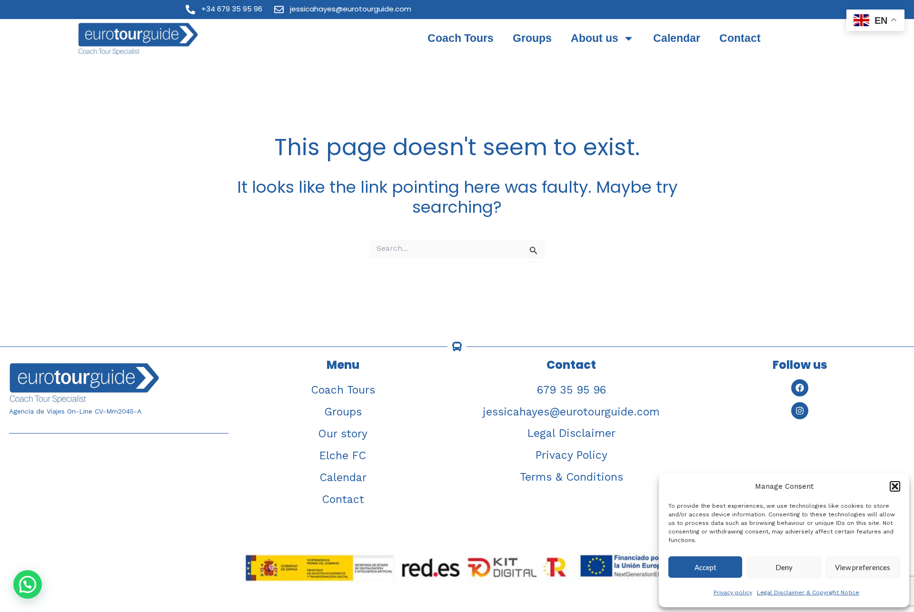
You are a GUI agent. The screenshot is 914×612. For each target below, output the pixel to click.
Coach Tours (460, 38)
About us (594, 38)
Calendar (676, 38)
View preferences (862, 567)
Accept (705, 567)
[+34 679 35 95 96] (190, 9)
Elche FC (342, 455)
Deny (784, 567)
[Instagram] (799, 410)
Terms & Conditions (571, 477)
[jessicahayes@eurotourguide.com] (279, 9)
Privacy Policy (571, 455)
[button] (895, 486)
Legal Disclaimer (571, 433)
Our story (343, 433)
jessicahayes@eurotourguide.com (350, 9)
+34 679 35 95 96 (231, 9)
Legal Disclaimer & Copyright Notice (808, 592)
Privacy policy (733, 592)
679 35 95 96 (571, 390)
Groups (532, 38)
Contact (740, 38)
